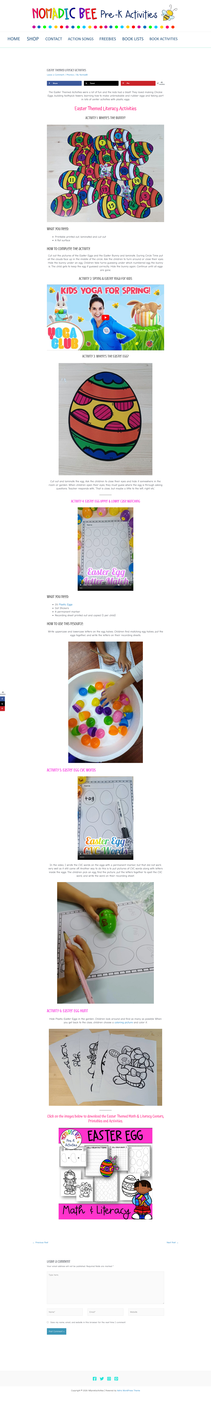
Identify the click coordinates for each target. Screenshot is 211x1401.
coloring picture (124, 1022)
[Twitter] (102, 1379)
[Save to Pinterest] (2, 708)
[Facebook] (95, 1379)
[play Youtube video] (105, 317)
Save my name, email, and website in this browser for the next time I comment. (88, 1322)
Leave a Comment (55, 75)
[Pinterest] (116, 1379)
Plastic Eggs (65, 604)
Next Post (173, 1242)
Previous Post (40, 1242)
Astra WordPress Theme (128, 1390)
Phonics (70, 75)
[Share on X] (2, 703)
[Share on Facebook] (2, 698)
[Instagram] (109, 1379)
